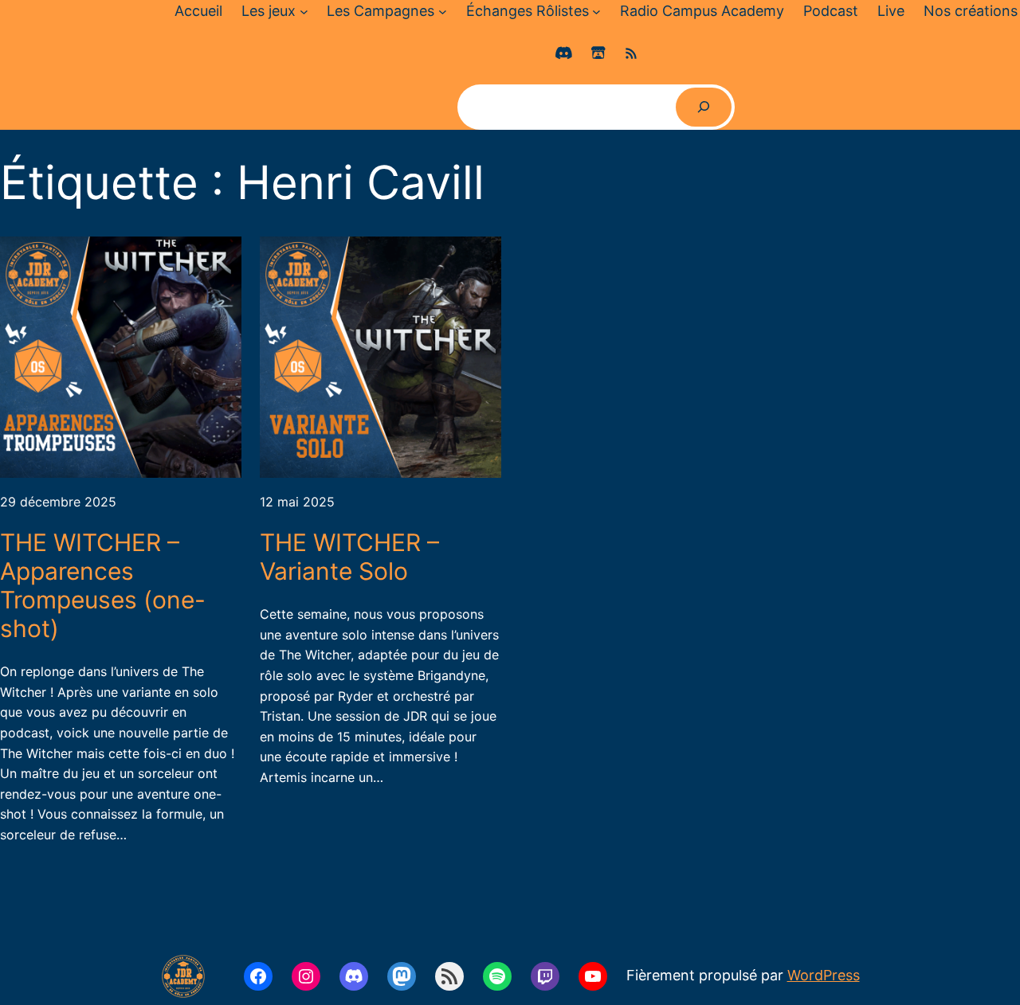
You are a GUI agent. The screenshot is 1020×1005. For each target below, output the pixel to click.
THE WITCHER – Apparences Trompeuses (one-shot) (103, 585)
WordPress (823, 975)
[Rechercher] (704, 107)
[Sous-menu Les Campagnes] (442, 11)
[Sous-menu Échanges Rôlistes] (596, 11)
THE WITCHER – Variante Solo (349, 556)
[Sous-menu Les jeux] (304, 11)
